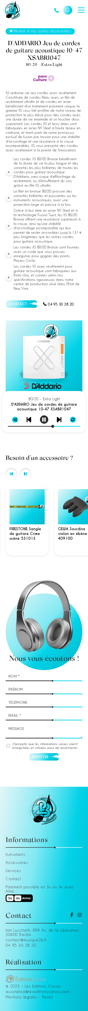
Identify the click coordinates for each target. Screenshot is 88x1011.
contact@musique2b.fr (26, 940)
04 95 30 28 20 (61, 304)
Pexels (47, 997)
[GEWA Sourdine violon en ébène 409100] (28, 520)
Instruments (15, 854)
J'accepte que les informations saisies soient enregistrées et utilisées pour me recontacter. (45, 746)
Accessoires (17, 862)
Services (13, 870)
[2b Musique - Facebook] (71, 915)
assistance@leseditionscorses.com (37, 991)
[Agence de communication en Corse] (26, 977)
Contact (13, 879)
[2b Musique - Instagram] (79, 915)
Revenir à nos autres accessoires (42, 31)
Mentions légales (21, 997)
